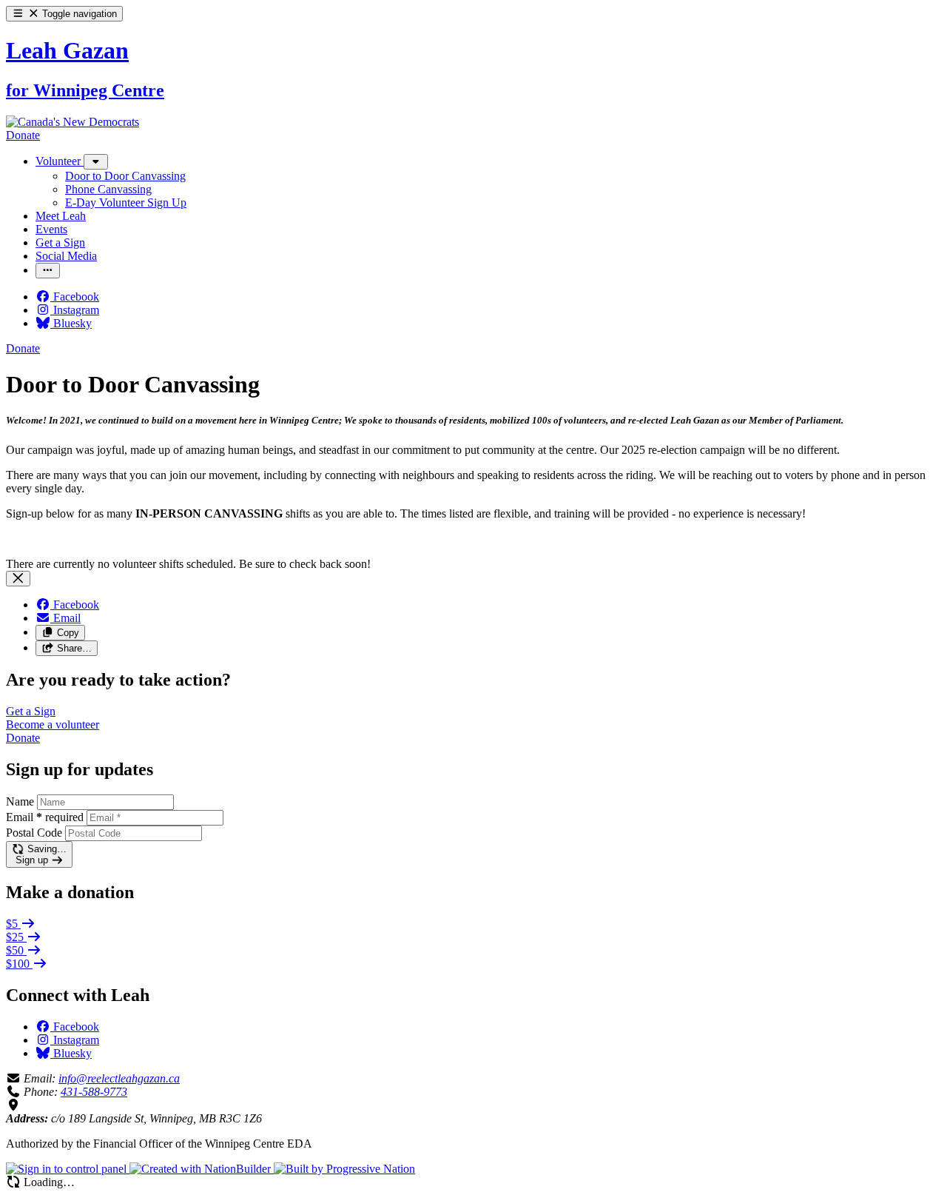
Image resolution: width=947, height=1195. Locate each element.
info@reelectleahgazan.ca (119, 1078)
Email (45, 817)
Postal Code (34, 832)
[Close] (18, 578)
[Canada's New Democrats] (72, 122)
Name (20, 801)
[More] (96, 162)
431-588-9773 (94, 1091)
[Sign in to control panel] (67, 1168)
